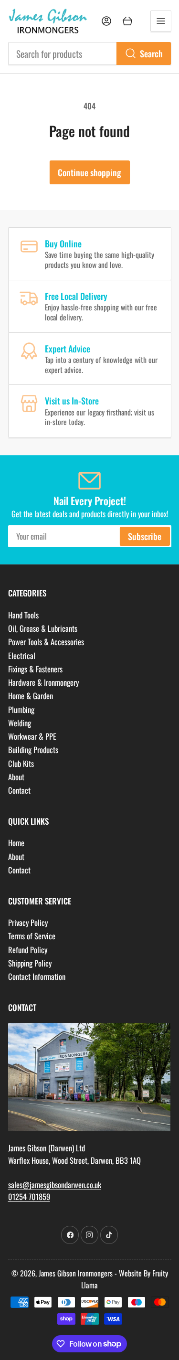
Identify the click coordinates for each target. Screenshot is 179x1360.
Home (16, 843)
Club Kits (21, 763)
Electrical (21, 655)
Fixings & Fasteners (35, 669)
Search (151, 53)
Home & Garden (30, 695)
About (16, 777)
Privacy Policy (28, 922)
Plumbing (21, 709)
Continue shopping (89, 172)
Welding (19, 723)
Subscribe (144, 536)
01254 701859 (29, 1196)
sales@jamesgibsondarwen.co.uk (54, 1184)
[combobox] (89, 53)
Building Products (33, 749)
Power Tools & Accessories (46, 642)
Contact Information (36, 976)
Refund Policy (27, 950)
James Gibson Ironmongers (76, 1273)
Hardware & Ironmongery (43, 682)
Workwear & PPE (32, 736)
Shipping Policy (30, 963)
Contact (19, 790)
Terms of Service (31, 936)
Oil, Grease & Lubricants (42, 628)
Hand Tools (23, 615)
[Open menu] (160, 21)
